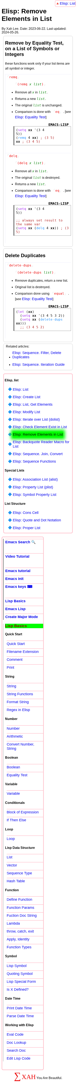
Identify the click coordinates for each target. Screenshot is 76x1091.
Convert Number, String (20, 746)
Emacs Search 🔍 (20, 542)
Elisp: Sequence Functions (34, 461)
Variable (13, 794)
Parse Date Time (20, 1016)
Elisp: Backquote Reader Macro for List (41, 444)
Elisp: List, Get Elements (32, 404)
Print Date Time (19, 1008)
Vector (12, 865)
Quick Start (16, 644)
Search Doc (16, 1050)
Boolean (13, 767)
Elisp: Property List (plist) (33, 487)
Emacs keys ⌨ (18, 587)
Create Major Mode (21, 617)
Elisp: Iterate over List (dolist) (36, 419)
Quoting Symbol (20, 974)
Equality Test (17, 775)
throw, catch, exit (20, 931)
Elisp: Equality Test (30, 117)
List (9, 857)
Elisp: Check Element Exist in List (40, 427)
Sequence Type (19, 873)
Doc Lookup (16, 1043)
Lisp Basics (15, 601)
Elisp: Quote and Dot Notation (37, 520)
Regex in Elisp (18, 710)
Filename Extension (23, 652)
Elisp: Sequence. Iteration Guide (38, 365)
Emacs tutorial (17, 571)
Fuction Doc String (22, 915)
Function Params (20, 908)
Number (13, 728)
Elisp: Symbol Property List (34, 495)
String (11, 686)
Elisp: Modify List (26, 412)
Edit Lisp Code (18, 1058)
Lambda (13, 923)
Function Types (19, 947)
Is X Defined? (18, 989)
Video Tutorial (17, 556)
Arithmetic (15, 736)
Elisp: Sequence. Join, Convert (38, 454)
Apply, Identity (18, 939)
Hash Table (16, 881)
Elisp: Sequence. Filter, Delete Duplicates (36, 355)
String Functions (20, 694)
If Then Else (16, 820)
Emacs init (14, 579)
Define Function (19, 899)
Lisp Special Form (21, 982)
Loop (11, 839)
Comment (14, 660)
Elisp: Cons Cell (26, 513)
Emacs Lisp (15, 609)
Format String (18, 702)
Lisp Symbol (17, 966)
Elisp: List (67, 3)
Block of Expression (23, 812)
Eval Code (15, 1034)
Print (10, 667)
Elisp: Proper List (26, 528)
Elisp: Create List (26, 397)
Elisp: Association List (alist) (35, 479)
